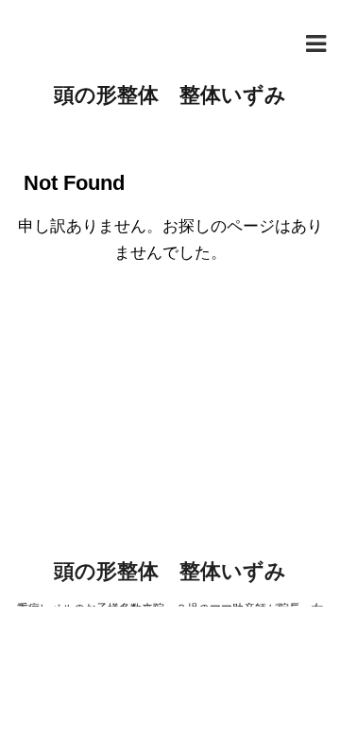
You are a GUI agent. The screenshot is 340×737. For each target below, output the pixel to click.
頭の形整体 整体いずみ (170, 95)
